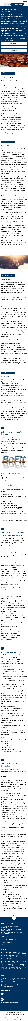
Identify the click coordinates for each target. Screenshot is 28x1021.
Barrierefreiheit (8, 1014)
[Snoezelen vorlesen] (2, 141)
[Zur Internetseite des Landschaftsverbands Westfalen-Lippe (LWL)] (25, 1)
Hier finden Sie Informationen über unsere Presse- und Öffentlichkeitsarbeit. (15, 985)
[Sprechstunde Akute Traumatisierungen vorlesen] (2, 760)
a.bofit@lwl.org (23, 520)
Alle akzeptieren (14, 43)
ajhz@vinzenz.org (9, 749)
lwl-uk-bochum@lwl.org (10, 939)
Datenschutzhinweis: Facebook (10, 997)
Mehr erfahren (14, 50)
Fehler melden (19, 1019)
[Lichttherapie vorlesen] (2, 275)
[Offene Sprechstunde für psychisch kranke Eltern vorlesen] (2, 648)
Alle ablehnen (14, 47)
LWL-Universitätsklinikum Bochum (7, 1)
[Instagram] (2, 999)
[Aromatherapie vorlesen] (2, 73)
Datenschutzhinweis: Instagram (10, 1002)
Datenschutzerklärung (7, 40)
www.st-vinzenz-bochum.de (13, 751)
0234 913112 (9, 745)
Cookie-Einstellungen (19, 1014)
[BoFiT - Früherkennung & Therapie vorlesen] (2, 428)
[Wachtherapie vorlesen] (2, 372)
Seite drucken (10, 1019)
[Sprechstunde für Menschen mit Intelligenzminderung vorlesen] (2, 529)
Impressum (21, 1017)
